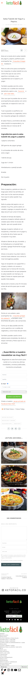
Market (6, 611)
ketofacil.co (15, 590)
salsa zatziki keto (7, 423)
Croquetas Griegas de (13, 62)
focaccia (21, 91)
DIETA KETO (3, 650)
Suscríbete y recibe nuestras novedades (13, 560)
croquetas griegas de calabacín (13, 317)
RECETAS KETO (16, 611)
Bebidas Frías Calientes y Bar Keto (11, 647)
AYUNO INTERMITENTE (6, 657)
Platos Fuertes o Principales (9, 638)
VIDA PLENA (3, 656)
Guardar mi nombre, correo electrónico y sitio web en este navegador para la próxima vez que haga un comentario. (13, 556)
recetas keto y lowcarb (8, 420)
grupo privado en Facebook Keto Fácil (13, 403)
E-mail (3, 384)
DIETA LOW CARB (5, 653)
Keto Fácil (5, 50)
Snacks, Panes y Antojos (7, 641)
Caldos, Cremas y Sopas (7, 645)
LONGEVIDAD (3, 654)
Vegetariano (4, 660)
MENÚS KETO (16, 612)
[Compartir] (1, 623)
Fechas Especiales (5, 663)
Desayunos (3, 636)
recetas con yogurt (7, 417)
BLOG (7, 612)
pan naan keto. (9, 93)
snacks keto (17, 423)
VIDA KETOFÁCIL (4, 651)
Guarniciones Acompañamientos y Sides (12, 642)
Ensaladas (3, 644)
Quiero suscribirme (14, 397)
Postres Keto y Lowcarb (7, 639)
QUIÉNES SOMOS (13, 614)
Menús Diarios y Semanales (8, 661)
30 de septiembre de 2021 (14, 24)
